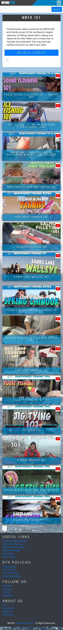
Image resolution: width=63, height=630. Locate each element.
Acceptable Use (10, 572)
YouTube (6, 589)
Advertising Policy (11, 576)
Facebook (7, 585)
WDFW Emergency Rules (14, 541)
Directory (7, 611)
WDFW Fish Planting (12, 544)
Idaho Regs (8, 553)
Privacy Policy (9, 566)
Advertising (8, 608)
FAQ (4, 605)
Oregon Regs (9, 556)
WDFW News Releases (13, 547)
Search (56, 9)
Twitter (6, 592)
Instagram (7, 595)
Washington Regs (11, 550)
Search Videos (31, 52)
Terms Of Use (9, 569)
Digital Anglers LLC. (25, 623)
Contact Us (8, 614)
